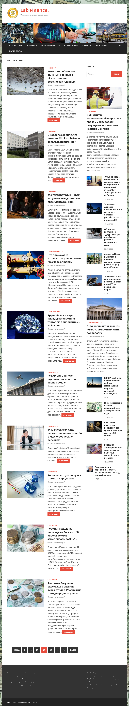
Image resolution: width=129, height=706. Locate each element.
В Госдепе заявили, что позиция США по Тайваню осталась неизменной (64, 138)
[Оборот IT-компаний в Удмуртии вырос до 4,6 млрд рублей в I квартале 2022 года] (94, 238)
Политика (31, 45)
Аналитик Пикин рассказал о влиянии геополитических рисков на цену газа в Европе (113, 260)
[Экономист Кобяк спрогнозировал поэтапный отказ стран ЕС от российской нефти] (94, 285)
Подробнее (53, 120)
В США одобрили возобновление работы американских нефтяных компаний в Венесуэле (113, 386)
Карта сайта (15, 51)
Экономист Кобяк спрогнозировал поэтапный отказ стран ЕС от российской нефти (113, 283)
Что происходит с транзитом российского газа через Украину (64, 258)
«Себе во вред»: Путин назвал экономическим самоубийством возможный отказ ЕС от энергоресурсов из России (112, 186)
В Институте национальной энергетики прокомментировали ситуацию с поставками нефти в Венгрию (104, 121)
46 (64, 650)
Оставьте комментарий (56, 85)
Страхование (71, 45)
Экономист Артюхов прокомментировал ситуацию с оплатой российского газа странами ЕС (114, 212)
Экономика (101, 45)
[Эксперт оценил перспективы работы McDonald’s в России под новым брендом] (90, 471)
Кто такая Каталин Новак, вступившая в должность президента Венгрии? (64, 198)
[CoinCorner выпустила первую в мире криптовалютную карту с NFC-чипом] (94, 431)
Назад (16, 650)
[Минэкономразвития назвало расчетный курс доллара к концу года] (94, 411)
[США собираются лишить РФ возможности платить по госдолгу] (104, 320)
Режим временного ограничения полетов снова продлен (61, 379)
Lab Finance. (34, 10)
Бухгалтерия (15, 45)
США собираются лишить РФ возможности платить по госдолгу (103, 329)
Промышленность (50, 45)
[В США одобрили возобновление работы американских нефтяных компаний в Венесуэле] (94, 386)
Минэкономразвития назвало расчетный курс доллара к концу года (114, 408)
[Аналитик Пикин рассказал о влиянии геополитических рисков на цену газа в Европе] (94, 263)
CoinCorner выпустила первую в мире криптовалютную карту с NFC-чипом (113, 429)
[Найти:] (104, 74)
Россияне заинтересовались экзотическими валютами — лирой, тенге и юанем (113, 451)
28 (37, 650)
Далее (73, 650)
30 (51, 650)
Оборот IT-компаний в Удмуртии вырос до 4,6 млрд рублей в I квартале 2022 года (112, 237)
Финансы (86, 45)
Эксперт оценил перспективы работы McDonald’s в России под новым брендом (107, 471)
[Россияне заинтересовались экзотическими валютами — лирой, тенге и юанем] (94, 453)
